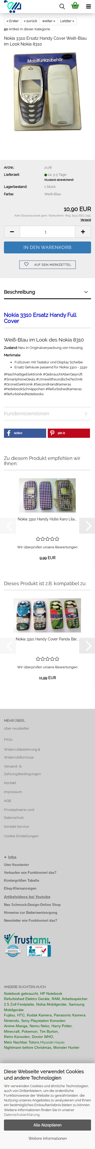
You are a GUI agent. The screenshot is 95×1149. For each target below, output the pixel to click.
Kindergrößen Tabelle (21, 880)
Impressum (13, 792)
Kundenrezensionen (26, 413)
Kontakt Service (16, 827)
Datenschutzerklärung (22, 1115)
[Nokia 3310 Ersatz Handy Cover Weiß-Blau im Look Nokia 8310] (47, 91)
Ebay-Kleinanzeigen (20, 888)
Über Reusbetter (16, 865)
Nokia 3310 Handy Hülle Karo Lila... (47, 519)
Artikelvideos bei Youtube (27, 897)
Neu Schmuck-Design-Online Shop (32, 905)
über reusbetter (16, 728)
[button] (12, 232)
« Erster (13, 21)
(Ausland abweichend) (59, 180)
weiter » (48, 21)
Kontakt (10, 783)
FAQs (8, 739)
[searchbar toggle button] (62, 6)
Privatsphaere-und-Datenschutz (19, 814)
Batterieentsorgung (41, 913)
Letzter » (67, 21)
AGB (7, 801)
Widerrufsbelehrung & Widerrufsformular (22, 753)
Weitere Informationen (47, 1138)
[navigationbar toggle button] (88, 6)
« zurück (30, 21)
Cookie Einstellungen (21, 836)
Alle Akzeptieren (47, 1125)
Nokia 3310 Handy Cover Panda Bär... (47, 639)
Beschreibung (19, 292)
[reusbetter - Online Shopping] (10, 6)
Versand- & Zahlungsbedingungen (22, 770)
